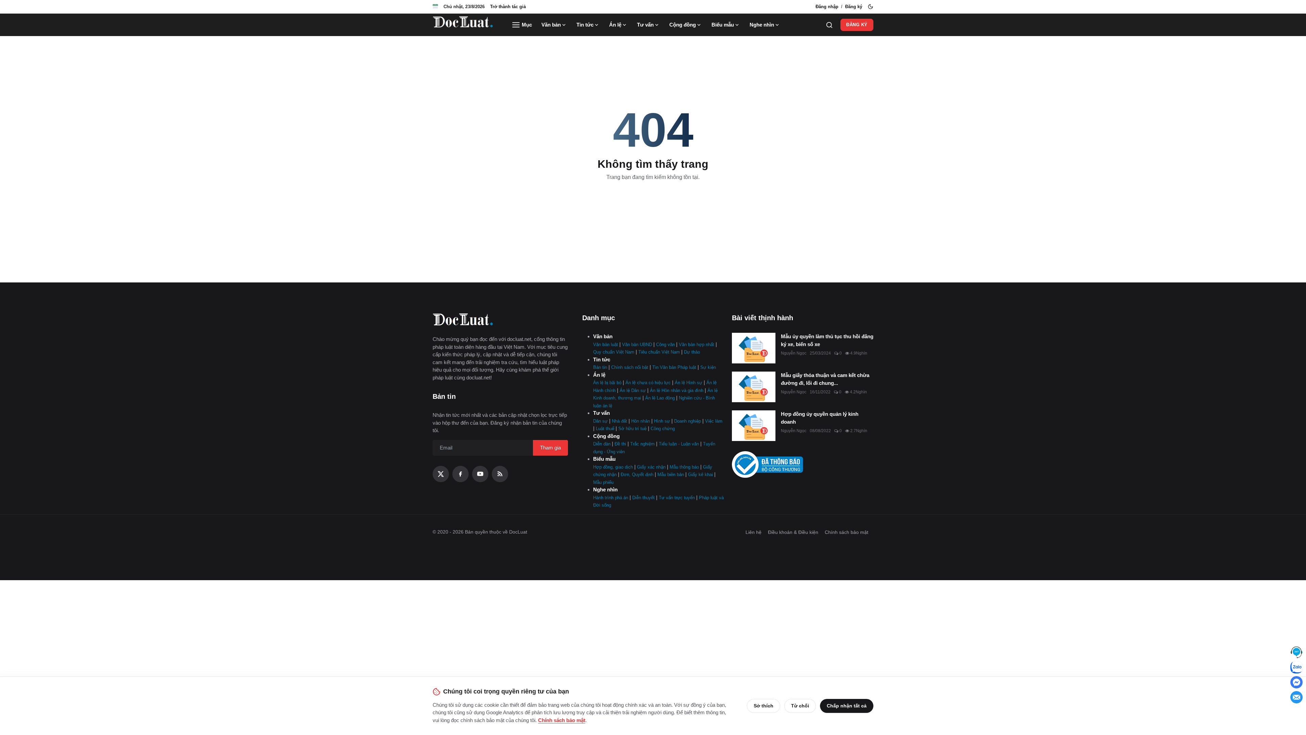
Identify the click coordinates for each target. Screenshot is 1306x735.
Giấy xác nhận (651, 467)
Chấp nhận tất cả (847, 705)
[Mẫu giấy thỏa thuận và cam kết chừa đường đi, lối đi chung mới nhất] (753, 387)
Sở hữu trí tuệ (632, 428)
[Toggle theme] (870, 7)
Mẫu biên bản (670, 474)
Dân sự (600, 421)
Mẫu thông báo (684, 467)
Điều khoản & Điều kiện (793, 532)
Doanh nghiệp (687, 421)
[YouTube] (480, 474)
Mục (526, 25)
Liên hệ (753, 532)
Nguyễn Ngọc (793, 353)
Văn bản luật (605, 344)
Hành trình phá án (610, 497)
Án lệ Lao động (660, 398)
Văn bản (551, 25)
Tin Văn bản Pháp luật (674, 367)
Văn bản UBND (637, 344)
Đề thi (620, 443)
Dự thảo (692, 352)
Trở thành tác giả (508, 6)
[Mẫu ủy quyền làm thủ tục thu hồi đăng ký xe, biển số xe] (753, 348)
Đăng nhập (827, 6)
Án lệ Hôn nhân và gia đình (676, 390)
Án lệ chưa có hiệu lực (648, 382)
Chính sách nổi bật (629, 367)
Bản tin (600, 367)
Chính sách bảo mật (846, 532)
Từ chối (800, 705)
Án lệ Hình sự (688, 382)
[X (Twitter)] (441, 474)
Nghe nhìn (762, 25)
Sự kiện (708, 367)
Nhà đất (619, 421)
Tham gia (550, 448)
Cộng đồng (682, 25)
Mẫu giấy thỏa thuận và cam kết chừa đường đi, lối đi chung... (825, 379)
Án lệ (615, 25)
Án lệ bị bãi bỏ (607, 382)
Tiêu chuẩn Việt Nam (659, 352)
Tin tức (584, 25)
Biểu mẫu (722, 25)
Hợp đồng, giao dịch (613, 467)
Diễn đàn (601, 443)
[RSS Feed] (500, 474)
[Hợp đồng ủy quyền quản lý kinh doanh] (753, 425)
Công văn (665, 344)
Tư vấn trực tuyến (677, 497)
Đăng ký (853, 6)
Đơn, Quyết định (637, 474)
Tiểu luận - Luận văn (679, 443)
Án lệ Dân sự (633, 390)
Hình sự (662, 421)
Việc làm (713, 421)
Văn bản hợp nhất (696, 344)
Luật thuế (605, 428)
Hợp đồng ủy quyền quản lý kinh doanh (819, 418)
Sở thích (763, 705)
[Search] (829, 25)
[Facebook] (460, 474)
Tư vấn (645, 25)
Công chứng (663, 428)
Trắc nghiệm (642, 443)
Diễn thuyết (643, 497)
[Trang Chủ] (463, 25)
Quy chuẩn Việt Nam (613, 352)
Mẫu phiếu (603, 482)
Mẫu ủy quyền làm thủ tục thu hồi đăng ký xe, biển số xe (827, 340)
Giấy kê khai (700, 474)
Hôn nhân (640, 421)
